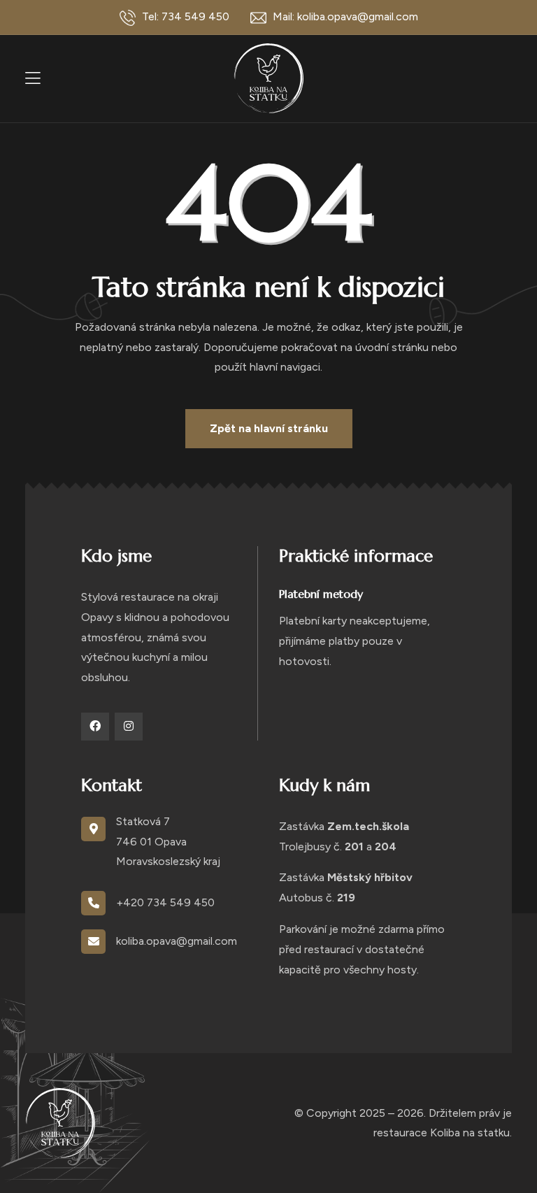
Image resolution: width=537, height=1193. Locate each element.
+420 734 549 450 (165, 902)
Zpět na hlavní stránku (269, 428)
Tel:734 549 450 (184, 16)
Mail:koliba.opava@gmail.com (344, 16)
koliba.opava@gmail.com (176, 941)
